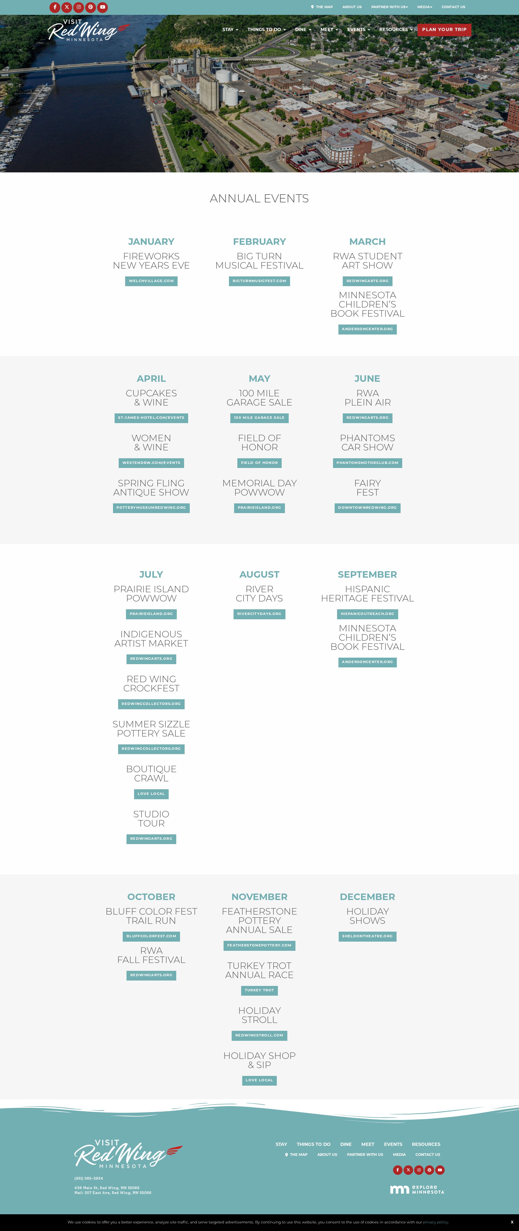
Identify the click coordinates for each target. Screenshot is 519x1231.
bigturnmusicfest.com (260, 281)
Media (423, 7)
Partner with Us (388, 7)
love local (151, 794)
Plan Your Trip (444, 30)
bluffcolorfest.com (151, 936)
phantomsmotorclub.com (367, 463)
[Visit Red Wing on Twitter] (66, 7)
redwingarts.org (368, 281)
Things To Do (264, 30)
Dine (301, 30)
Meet (327, 30)
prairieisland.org (259, 508)
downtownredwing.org (367, 508)
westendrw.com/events (151, 463)
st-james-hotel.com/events (151, 418)
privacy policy (435, 1222)
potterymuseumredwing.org (151, 508)
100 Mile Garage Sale (259, 418)
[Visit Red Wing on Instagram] (78, 7)
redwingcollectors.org (151, 704)
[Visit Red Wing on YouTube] (102, 7)
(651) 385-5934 (88, 1178)
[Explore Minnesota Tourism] (417, 1187)
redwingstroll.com (259, 1035)
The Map (324, 7)
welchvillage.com (151, 281)
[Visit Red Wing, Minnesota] (89, 30)
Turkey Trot (259, 990)
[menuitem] (322, 7)
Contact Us (453, 7)
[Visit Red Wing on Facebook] (54, 7)
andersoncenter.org (367, 329)
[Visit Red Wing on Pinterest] (90, 7)
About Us (352, 7)
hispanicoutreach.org (368, 614)
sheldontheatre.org (367, 936)
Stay (228, 30)
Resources (394, 30)
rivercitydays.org (259, 614)
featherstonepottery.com (259, 945)
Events (356, 30)
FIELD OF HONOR (259, 463)
